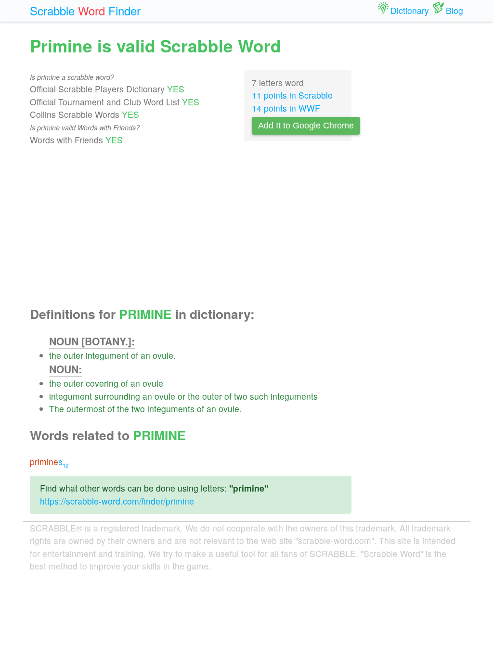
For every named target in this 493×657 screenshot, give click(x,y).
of (134, 355)
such (259, 396)
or (181, 396)
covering (102, 383)
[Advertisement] (190, 226)
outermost (85, 409)
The (56, 409)
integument (107, 355)
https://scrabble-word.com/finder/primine (117, 501)
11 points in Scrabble (292, 95)
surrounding (117, 396)
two (240, 396)
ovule (163, 355)
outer (73, 355)
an (145, 355)
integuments (294, 396)
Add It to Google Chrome (306, 125)
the (55, 355)
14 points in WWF (286, 108)
